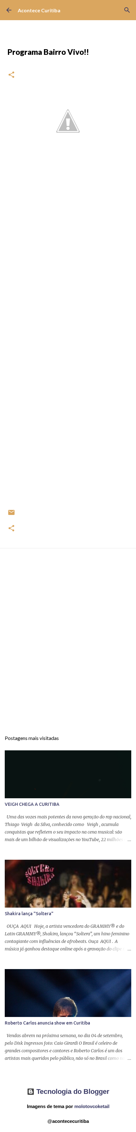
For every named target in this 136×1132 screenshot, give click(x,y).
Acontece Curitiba (39, 10)
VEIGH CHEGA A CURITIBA (32, 804)
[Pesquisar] (127, 10)
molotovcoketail (91, 1106)
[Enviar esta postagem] (11, 514)
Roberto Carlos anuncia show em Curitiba (47, 1022)
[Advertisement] (68, 645)
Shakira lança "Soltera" (29, 913)
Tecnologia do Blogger (71, 1091)
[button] (11, 75)
